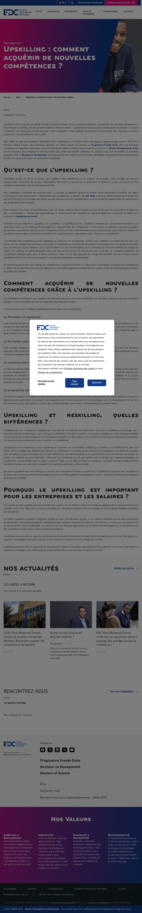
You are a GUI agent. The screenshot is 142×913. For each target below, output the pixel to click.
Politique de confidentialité (50, 372)
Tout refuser (74, 382)
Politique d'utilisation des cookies (79, 369)
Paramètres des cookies (46, 382)
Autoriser (97, 383)
